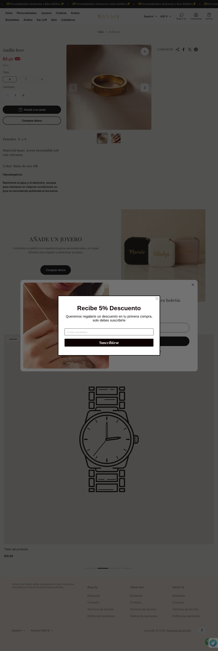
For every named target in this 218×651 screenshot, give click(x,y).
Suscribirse (109, 342)
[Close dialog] (157, 298)
